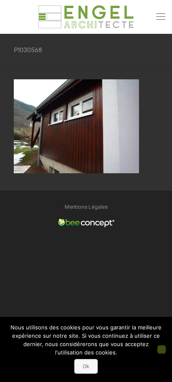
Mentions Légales (86, 207)
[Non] (161, 349)
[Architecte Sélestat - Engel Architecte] (86, 16)
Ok (86, 366)
